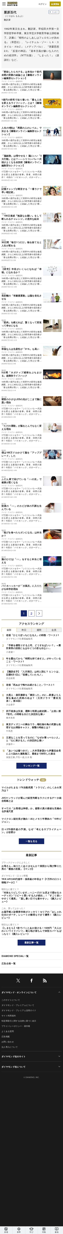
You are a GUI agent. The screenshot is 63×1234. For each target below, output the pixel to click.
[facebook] (31, 981)
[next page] (39, 613)
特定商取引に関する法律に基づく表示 (19, 1020)
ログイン (43, 4)
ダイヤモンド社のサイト (14, 1056)
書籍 (57, 1232)
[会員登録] (55, 4)
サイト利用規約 (9, 1015)
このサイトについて (11, 999)
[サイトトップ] (12, 4)
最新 (9, 629)
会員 (54, 629)
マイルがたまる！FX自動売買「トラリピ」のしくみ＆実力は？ (31, 789)
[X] (18, 981)
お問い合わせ (8, 1041)
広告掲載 (6, 1036)
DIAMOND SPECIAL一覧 (15, 956)
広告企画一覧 (9, 963)
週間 (39, 629)
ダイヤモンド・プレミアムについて (18, 1005)
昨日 (24, 629)
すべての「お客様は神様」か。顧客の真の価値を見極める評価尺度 (31, 810)
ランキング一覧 (31, 765)
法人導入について (10, 1046)
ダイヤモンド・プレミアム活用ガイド (19, 1010)
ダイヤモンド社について (14, 1066)
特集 (44, 1232)
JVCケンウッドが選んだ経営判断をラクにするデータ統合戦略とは (31, 799)
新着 (6, 1232)
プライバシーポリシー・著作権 (16, 1026)
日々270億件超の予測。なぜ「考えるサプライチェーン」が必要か (31, 830)
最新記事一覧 (31, 942)
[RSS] (44, 981)
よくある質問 (8, 1031)
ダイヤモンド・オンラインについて (19, 992)
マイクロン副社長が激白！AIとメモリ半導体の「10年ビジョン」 (31, 820)
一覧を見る (31, 841)
